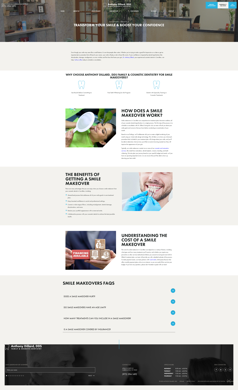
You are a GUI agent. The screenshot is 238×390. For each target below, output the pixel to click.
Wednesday (168, 373)
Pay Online (232, 5)
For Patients (134, 11)
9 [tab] (21, 375)
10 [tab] (23, 375)
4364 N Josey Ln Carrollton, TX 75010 (129, 369)
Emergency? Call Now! (223, 5)
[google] (221, 370)
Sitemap (182, 381)
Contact (171, 11)
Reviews (153, 11)
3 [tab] (10, 375)
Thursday (168, 376)
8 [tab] (19, 375)
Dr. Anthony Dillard (128, 57)
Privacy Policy (191, 381)
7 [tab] (17, 375)
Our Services (114, 11)
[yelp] (225, 370)
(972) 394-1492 (8, 6)
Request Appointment (212, 5)
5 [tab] (13, 375)
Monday (167, 369)
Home (62, 11)
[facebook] (216, 370)
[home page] (117, 5)
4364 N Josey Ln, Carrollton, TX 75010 (14, 4)
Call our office (78, 60)
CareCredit (152, 260)
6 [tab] (15, 375)
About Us (76, 11)
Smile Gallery (96, 11)
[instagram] (230, 370)
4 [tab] (12, 375)
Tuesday (167, 371)
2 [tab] (8, 375)
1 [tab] (6, 375)
